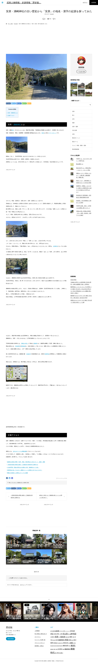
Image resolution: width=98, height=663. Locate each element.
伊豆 (51, 634)
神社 (13, 130)
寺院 (66, 640)
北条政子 (28, 354)
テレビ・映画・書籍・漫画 (79, 145)
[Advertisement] (49, 39)
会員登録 (93, 2)
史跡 (56, 637)
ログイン (85, 2)
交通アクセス (10, 115)
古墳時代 (55, 246)
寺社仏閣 (52, 14)
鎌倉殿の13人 (20, 482)
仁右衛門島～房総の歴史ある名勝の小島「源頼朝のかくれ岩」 (23, 467)
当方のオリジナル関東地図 (20, 451)
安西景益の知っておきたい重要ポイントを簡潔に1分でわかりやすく (24, 470)
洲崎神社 (17, 124)
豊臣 (54, 649)
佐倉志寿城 (73, 279)
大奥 (73, 636)
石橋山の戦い (24, 343)
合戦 (73, 134)
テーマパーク (67, 631)
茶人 (69, 645)
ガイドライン (38, 636)
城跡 (73, 122)
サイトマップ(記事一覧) (40, 639)
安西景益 (47, 354)
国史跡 (62, 637)
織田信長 (65, 645)
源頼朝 (35, 343)
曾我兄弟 (65, 643)
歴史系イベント (76, 138)
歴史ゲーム (75, 141)
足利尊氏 (60, 649)
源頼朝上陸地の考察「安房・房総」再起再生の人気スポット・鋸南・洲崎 (26, 462)
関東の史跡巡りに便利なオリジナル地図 (17, 472)
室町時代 (61, 640)
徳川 (72, 640)
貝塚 (56, 649)
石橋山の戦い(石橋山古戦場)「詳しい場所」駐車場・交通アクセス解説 (83, 213)
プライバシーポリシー (40, 642)
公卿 (71, 634)
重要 (63, 649)
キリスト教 (62, 631)
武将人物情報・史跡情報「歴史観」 (24, 2)
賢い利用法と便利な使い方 (41, 633)
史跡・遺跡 (75, 126)
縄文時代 (61, 645)
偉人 (73, 115)
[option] (14, 611)
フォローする (82, 71)
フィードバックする (62, 478)
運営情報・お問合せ (39, 645)
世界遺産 (72, 631)
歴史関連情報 (75, 149)
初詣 (43, 133)
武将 (73, 111)
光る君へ (66, 634)
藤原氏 (73, 645)
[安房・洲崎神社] (16, 151)
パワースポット (52, 133)
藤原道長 (52, 649)
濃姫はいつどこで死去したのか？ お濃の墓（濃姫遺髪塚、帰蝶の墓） (83, 175)
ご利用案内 (37, 630)
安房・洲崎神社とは (12, 112)
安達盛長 (17, 346)
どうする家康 (54, 631)
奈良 (54, 640)
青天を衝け (60, 653)
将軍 (70, 640)
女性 (73, 119)
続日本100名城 (56, 645)
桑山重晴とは (79, 164)
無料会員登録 (11, 638)
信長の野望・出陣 (58, 633)
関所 (56, 653)
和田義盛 (23, 346)
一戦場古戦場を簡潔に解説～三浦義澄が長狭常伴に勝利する (22, 464)
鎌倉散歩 (67, 649)
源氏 (71, 643)
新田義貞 (55, 643)
